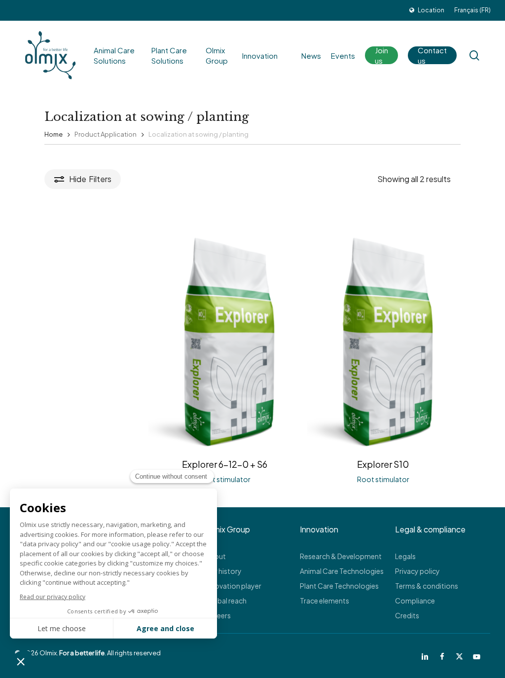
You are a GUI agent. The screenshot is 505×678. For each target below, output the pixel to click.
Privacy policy (417, 570)
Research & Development (341, 556)
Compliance (415, 600)
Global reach (226, 600)
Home (53, 134)
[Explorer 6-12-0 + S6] (224, 340)
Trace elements (324, 600)
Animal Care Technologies (342, 570)
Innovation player (233, 585)
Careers (218, 615)
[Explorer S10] (383, 340)
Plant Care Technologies (339, 585)
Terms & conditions (426, 585)
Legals (405, 556)
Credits (407, 615)
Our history (223, 570)
